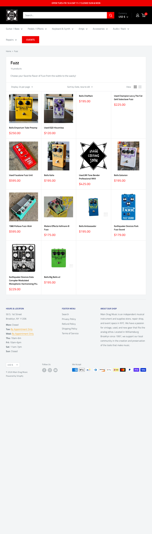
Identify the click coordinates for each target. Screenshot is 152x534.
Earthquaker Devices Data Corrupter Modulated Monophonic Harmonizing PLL (23, 280)
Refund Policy (69, 324)
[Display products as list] (140, 87)
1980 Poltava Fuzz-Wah (20, 226)
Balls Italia (49, 175)
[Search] (110, 15)
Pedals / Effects (35, 28)
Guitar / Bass (12, 28)
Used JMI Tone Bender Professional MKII (89, 176)
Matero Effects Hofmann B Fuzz (56, 227)
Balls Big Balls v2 (52, 277)
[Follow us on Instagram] (50, 370)
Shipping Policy (69, 328)
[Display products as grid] (135, 87)
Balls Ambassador (87, 226)
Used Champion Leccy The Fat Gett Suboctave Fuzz (128, 97)
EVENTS (30, 39)
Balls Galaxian (121, 175)
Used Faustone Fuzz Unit (21, 175)
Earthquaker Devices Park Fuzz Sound (126, 227)
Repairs (10, 39)
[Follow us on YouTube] (55, 370)
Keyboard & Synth (61, 28)
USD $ (10, 364)
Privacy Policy (69, 319)
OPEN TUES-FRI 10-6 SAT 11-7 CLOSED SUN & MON (76, 3)
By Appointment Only (22, 329)
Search (65, 314)
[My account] (137, 15)
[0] (143, 15)
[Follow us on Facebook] (44, 370)
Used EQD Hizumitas (54, 127)
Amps (81, 28)
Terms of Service (70, 333)
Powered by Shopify (14, 375)
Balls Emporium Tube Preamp (23, 127)
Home (8, 51)
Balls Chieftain (86, 96)
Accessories (98, 28)
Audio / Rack (119, 28)
